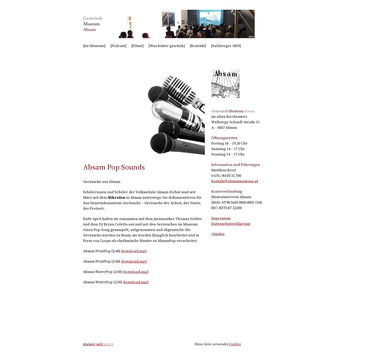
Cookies (235, 344)
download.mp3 (134, 250)
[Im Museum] (94, 45)
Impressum (221, 218)
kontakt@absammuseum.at (234, 181)
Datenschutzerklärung (230, 223)
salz (98, 344)
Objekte (218, 233)
